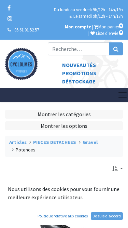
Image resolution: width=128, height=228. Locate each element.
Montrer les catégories (64, 114)
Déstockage (79, 81)
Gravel (90, 142)
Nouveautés (79, 65)
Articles (18, 142)
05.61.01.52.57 (26, 29)
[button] (117, 168)
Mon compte (78, 26)
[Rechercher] (116, 48)
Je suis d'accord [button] (107, 215)
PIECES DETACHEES (54, 142)
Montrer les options (64, 125)
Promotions (79, 73)
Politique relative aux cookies (63, 215)
